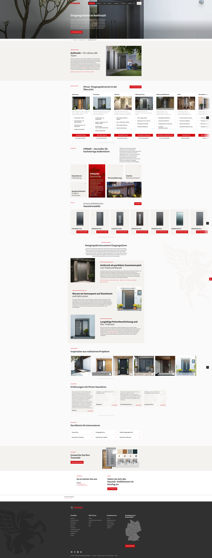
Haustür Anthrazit (90, 71)
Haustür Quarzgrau (132, 280)
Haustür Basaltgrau (105, 280)
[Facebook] (72, 552)
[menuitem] (92, 3)
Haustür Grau (124, 280)
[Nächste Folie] (207, 117)
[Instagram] (75, 552)
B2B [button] (138, 3)
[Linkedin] (78, 552)
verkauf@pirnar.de (81, 484)
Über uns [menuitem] (123, 3)
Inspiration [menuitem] (116, 3)
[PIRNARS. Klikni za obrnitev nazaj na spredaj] (103, 166)
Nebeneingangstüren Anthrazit (78, 71)
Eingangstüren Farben (82, 39)
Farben (83, 68)
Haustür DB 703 (104, 282)
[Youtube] (81, 552)
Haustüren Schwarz (115, 280)
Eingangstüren (75, 39)
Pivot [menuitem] (105, 3)
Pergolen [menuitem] (109, 3)
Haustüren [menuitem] (98, 3)
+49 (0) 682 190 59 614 (82, 485)
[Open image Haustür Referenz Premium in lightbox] (89, 374)
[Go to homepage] (75, 3)
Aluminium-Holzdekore (113, 331)
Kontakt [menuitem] (129, 3)
